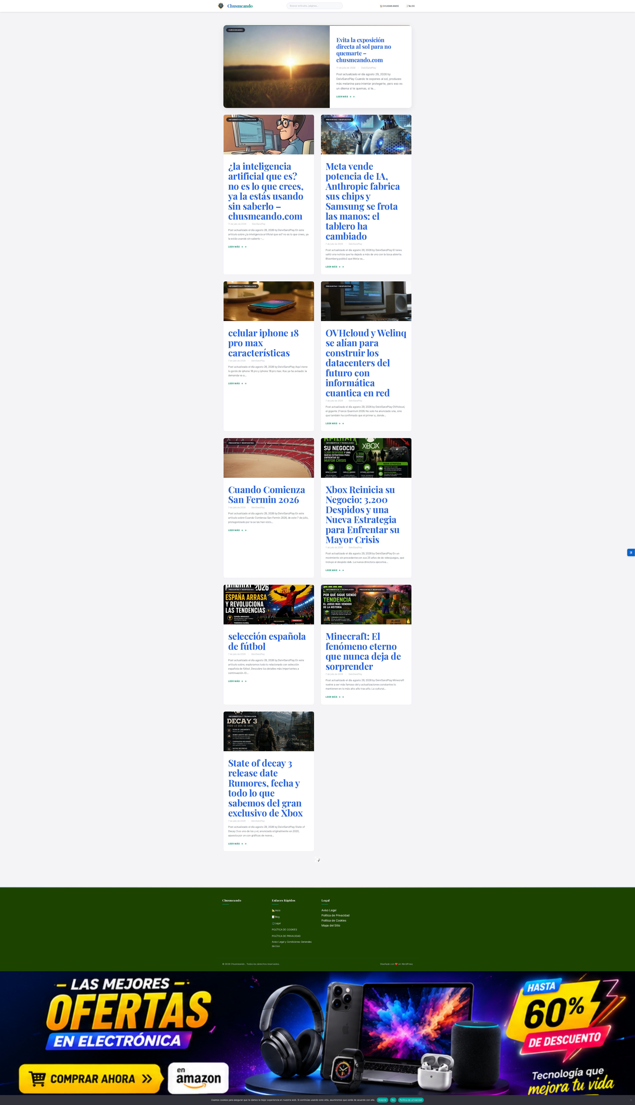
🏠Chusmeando (389, 6)
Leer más (343, 96)
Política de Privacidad (335, 915)
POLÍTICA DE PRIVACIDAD (286, 936)
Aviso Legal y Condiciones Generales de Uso (292, 943)
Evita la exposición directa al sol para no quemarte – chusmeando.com (363, 50)
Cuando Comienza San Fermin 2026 (266, 494)
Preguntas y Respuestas (338, 120)
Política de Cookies (333, 920)
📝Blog (410, 6)
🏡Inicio (276, 910)
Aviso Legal (328, 910)
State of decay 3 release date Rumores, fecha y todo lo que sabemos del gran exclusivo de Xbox (265, 788)
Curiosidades (236, 30)
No (393, 1100)
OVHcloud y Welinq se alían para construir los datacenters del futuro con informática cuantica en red (366, 362)
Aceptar (382, 1100)
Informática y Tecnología (242, 120)
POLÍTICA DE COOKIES (284, 929)
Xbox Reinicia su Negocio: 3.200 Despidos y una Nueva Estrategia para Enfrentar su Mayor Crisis (363, 514)
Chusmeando (240, 6)
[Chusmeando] (221, 5)
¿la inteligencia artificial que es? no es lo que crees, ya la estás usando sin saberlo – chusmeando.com (266, 191)
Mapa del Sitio (330, 925)
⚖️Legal (276, 923)
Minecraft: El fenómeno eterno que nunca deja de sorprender (363, 651)
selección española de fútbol (267, 641)
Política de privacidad (411, 1100)
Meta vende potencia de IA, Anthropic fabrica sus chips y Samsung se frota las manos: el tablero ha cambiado (363, 201)
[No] (631, 1100)
